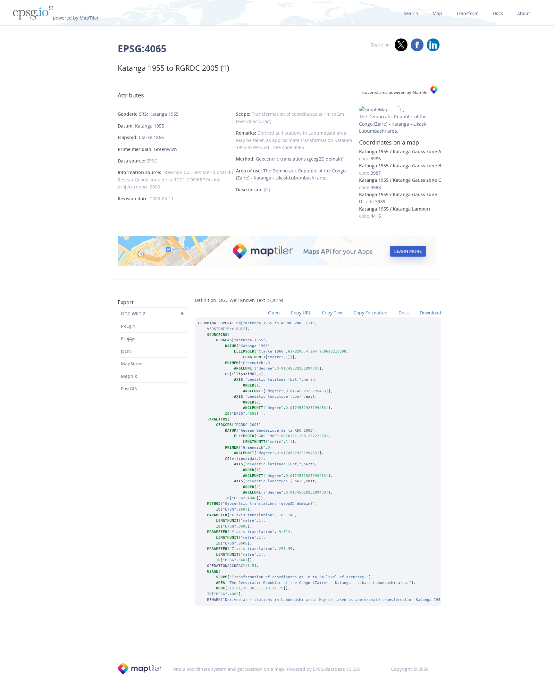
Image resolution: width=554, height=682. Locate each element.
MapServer (132, 364)
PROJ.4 (128, 326)
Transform (467, 13)
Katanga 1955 (164, 114)
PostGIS (129, 389)
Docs (498, 13)
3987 (376, 173)
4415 (376, 216)
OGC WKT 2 (133, 314)
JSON (126, 351)
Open (274, 313)
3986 (376, 158)
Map (437, 13)
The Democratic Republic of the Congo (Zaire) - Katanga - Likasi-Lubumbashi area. (393, 123)
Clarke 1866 (151, 137)
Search (411, 13)
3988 (376, 187)
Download (430, 313)
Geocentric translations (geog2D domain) (299, 159)
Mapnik (129, 376)
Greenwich (165, 149)
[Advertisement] (277, 639)
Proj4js (128, 339)
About (523, 13)
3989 (380, 201)
